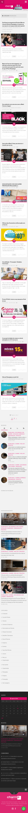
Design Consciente (7, 632)
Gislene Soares (6, 762)
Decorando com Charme (15, 107)
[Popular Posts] (11, 428)
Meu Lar (22, 443)
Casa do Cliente (6, 617)
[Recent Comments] (17, 428)
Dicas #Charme (6, 639)
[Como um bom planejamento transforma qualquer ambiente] (4, 480)
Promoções (9, 29)
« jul (2, 718)
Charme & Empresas (20, 477)
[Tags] (23, 428)
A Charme (4, 613)
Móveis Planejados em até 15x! (10, 377)
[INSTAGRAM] (13, 809)
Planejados (5, 27)
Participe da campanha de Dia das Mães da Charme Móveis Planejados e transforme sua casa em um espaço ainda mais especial (13, 24)
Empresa (4, 642)
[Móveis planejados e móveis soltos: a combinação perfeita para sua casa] (4, 435)
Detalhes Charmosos (18, 434)
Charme (10, 27)
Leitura (4, 653)
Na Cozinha (5, 664)
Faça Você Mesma (6, 650)
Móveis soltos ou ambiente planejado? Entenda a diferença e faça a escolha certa (17, 458)
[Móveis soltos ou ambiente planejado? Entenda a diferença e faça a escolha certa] (4, 456)
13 (17, 708)
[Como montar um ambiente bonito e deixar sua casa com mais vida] (4, 446)
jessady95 (5, 767)
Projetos (18, 435)
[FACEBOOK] (15, 809)
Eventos (4, 646)
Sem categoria (12, 378)
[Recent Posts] (4, 428)
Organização (11, 435)
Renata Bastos (6, 778)
